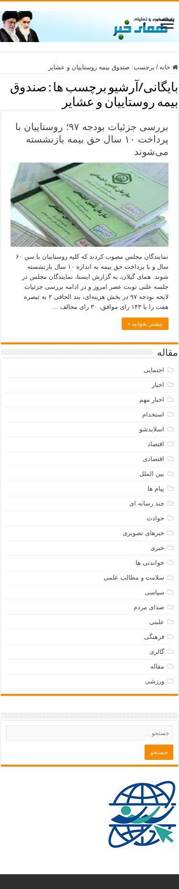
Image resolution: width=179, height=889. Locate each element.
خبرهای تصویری (143, 533)
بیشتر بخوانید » (145, 323)
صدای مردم (149, 607)
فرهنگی (154, 636)
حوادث (155, 518)
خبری (157, 547)
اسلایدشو (151, 429)
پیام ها (155, 488)
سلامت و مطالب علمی (134, 577)
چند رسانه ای (146, 503)
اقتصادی (153, 458)
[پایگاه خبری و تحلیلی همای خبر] (89, 24)
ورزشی (154, 681)
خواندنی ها (150, 562)
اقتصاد (155, 444)
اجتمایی (154, 369)
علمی (156, 622)
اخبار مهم (151, 399)
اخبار (158, 384)
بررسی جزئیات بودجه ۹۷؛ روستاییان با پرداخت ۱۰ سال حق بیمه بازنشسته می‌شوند (91, 139)
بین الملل (151, 473)
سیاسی (154, 592)
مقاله (157, 666)
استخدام (153, 414)
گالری (156, 651)
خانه (165, 67)
